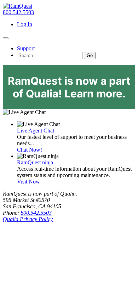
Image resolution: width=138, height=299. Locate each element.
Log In (24, 24)
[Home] (17, 6)
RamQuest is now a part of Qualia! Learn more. (69, 87)
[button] (5, 38)
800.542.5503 (18, 12)
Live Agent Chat (35, 131)
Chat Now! (29, 150)
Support (26, 48)
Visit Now (28, 182)
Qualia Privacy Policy (28, 219)
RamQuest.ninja (35, 162)
